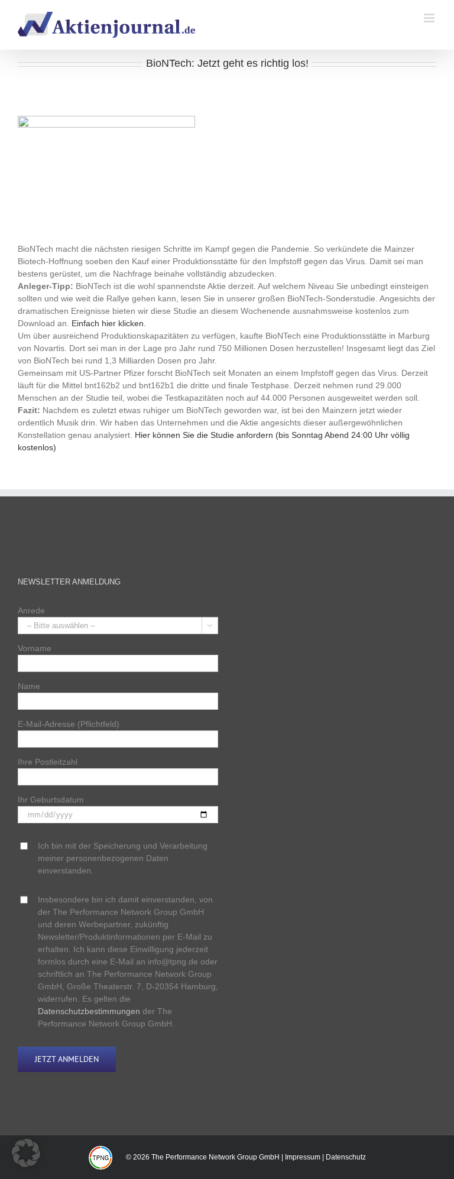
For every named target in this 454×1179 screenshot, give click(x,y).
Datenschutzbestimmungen (89, 1011)
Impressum (302, 1157)
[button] (26, 1153)
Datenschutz (346, 1157)
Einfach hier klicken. (109, 323)
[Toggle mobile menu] (430, 18)
